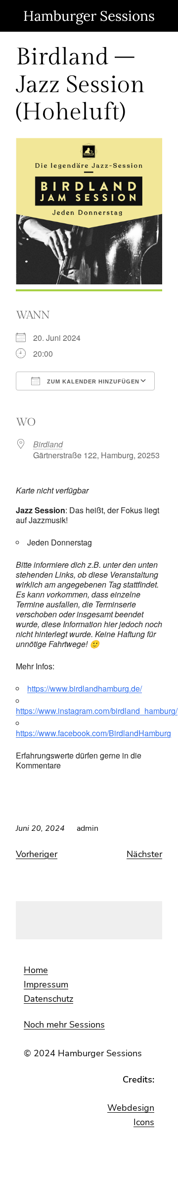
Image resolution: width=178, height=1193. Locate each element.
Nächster (144, 854)
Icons (144, 1122)
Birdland (48, 444)
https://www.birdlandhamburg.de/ (84, 688)
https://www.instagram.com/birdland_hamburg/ (97, 710)
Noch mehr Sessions (64, 1024)
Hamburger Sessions (89, 16)
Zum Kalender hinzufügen (92, 381)
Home (36, 970)
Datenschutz (48, 999)
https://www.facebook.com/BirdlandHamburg (93, 733)
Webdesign (130, 1108)
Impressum (46, 984)
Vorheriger (36, 854)
